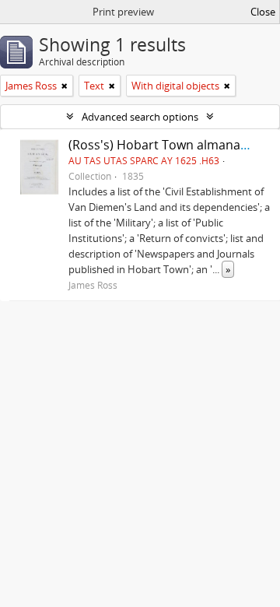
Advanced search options (140, 117)
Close (262, 12)
